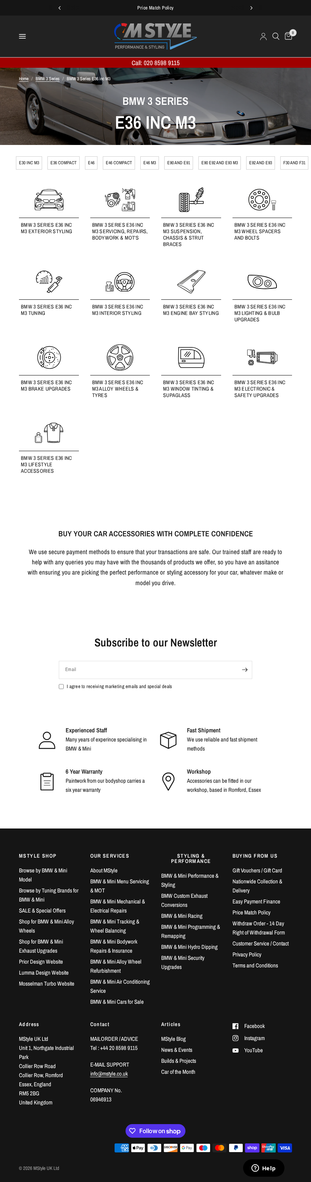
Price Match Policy (251, 912)
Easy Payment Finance (256, 901)
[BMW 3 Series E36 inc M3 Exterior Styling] (49, 200)
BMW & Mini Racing (182, 916)
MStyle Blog (173, 1039)
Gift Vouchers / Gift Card (257, 870)
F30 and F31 (294, 163)
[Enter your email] (244, 670)
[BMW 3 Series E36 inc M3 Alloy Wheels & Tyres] (120, 357)
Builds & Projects (178, 1061)
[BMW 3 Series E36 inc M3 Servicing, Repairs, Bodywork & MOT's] (120, 200)
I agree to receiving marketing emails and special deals (119, 686)
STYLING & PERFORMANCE (191, 858)
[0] (287, 36)
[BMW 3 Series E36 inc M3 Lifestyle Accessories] (49, 433)
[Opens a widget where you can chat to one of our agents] (263, 1168)
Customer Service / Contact (260, 943)
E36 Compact (63, 163)
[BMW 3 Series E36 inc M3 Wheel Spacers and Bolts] (262, 200)
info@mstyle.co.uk (109, 1074)
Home (23, 79)
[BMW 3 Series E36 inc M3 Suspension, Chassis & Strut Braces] (191, 200)
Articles (171, 1024)
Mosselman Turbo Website (46, 983)
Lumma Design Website (44, 972)
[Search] (276, 36)
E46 (91, 163)
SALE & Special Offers (42, 910)
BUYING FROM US (255, 855)
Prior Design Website (41, 962)
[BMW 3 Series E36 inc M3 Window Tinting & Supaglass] (191, 357)
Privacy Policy (246, 954)
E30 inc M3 (29, 163)
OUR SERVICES (110, 855)
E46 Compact (119, 163)
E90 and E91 (178, 163)
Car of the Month (178, 1072)
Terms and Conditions (255, 965)
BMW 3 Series (48, 79)
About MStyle (104, 870)
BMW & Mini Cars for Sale (117, 1002)
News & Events (176, 1050)
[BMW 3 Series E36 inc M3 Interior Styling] (120, 282)
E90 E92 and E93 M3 (219, 163)
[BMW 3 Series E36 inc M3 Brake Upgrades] (49, 357)
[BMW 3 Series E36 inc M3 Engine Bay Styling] (191, 282)
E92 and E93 (260, 163)
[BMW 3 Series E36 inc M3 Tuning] (49, 282)
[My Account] (263, 36)
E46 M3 (149, 163)
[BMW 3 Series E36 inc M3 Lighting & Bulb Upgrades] (262, 282)
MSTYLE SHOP (38, 855)
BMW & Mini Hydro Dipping (189, 947)
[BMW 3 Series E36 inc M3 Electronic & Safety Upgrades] (262, 357)
